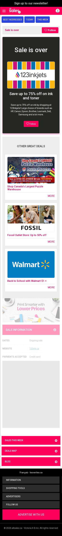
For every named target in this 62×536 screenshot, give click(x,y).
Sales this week (14, 440)
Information (13, 480)
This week (42, 19)
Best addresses (12, 19)
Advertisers (13, 496)
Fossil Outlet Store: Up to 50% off (26, 235)
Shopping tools (15, 488)
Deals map (11, 451)
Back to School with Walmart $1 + (27, 280)
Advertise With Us (31, 514)
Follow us (12, 504)
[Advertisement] (31, 394)
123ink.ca (34, 348)
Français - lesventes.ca (31, 472)
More (51, 195)
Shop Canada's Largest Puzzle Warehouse (25, 188)
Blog (7, 461)
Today (29, 19)
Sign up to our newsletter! (31, 3)
